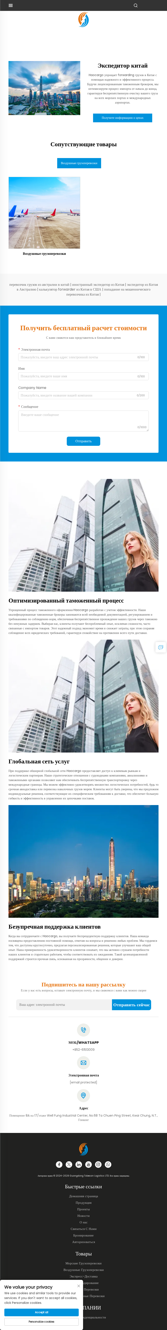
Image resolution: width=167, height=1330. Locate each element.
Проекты (83, 1209)
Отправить (83, 441)
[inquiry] (160, 647)
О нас (84, 1222)
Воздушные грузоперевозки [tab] (79, 163)
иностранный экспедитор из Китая (98, 284)
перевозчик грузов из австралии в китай (39, 284)
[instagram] (98, 1164)
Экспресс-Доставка (84, 1276)
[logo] (83, 19)
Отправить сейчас (131, 1005)
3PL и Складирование (83, 1283)
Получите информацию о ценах (123, 118)
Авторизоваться (83, 1242)
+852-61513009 (83, 1049)
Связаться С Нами (84, 1228)
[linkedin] (78, 1164)
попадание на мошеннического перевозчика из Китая (108, 292)
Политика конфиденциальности (83, 1317)
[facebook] (59, 1164)
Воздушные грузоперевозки (44, 253)
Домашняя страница (83, 1196)
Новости (83, 1215)
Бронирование (83, 1235)
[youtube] (88, 1164)
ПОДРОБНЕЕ (44, 212)
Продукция (84, 1202)
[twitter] (69, 1164)
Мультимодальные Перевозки (84, 1296)
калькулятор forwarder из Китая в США (70, 289)
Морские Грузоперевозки (83, 1263)
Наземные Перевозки (83, 1289)
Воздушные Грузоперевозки (83, 1269)
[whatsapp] (108, 1164)
